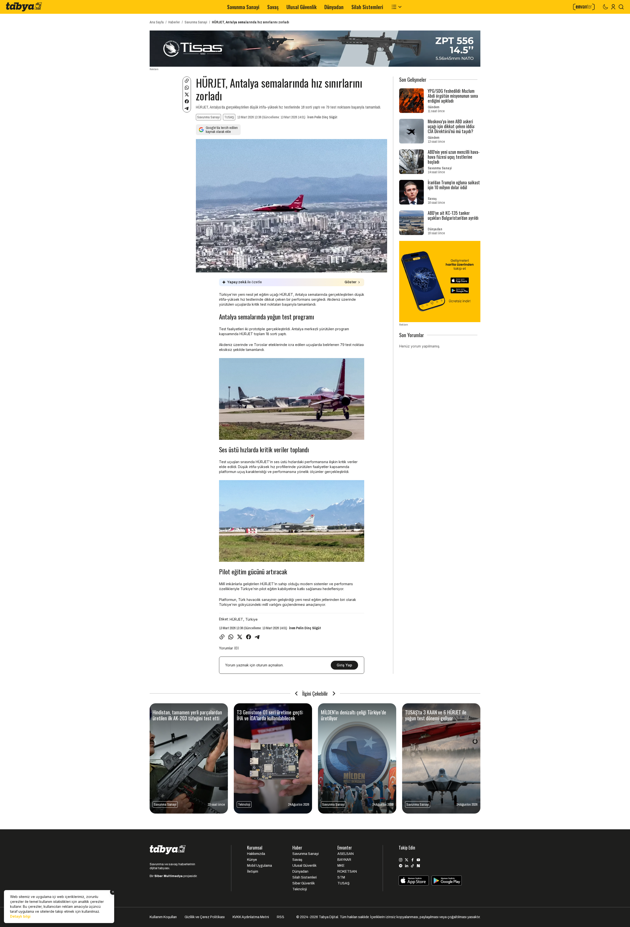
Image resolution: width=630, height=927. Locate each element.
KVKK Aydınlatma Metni (251, 917)
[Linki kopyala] (186, 80)
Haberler (174, 22)
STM (341, 877)
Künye (252, 860)
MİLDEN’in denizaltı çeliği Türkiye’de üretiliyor (353, 715)
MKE (341, 865)
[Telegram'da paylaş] (186, 108)
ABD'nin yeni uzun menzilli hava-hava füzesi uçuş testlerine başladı (454, 156)
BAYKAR (344, 860)
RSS (280, 917)
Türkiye (251, 619)
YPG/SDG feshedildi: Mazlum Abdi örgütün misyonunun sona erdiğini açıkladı (453, 95)
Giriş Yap (344, 665)
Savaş (273, 7)
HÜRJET (236, 619)
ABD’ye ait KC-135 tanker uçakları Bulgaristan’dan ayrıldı (453, 215)
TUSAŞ (229, 117)
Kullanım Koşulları (163, 917)
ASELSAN (345, 854)
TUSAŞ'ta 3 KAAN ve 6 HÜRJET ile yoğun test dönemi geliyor (435, 715)
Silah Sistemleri (367, 7)
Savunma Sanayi (243, 7)
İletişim (252, 871)
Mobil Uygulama (259, 865)
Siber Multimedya (168, 876)
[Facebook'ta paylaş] (186, 101)
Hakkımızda (256, 854)
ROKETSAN (347, 871)
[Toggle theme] (605, 7)
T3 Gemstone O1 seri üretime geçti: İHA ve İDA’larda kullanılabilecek (270, 715)
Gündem (433, 107)
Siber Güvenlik (303, 883)
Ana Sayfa (157, 22)
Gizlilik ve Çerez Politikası (205, 917)
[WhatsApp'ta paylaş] (186, 87)
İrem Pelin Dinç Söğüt (322, 117)
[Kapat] (113, 892)
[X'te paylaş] (186, 94)
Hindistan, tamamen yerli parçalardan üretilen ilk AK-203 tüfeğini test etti (187, 715)
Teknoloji (244, 804)
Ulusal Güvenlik (301, 7)
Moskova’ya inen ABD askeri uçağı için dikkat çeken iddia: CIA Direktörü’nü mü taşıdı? (451, 126)
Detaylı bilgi (20, 916)
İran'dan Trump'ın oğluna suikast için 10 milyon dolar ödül (454, 185)
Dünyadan (334, 7)
